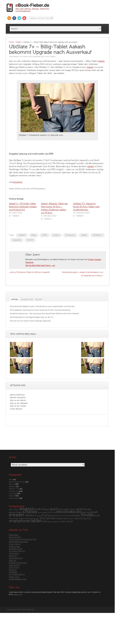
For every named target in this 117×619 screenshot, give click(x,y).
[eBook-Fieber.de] (28, 13)
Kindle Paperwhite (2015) (18, 542)
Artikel (14, 299)
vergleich (55, 522)
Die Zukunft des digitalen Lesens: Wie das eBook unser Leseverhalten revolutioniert (42, 306)
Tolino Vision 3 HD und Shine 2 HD (22, 539)
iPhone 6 (60, 516)
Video (63, 521)
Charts (72, 509)
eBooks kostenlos (18, 397)
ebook (62, 511)
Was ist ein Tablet (18, 406)
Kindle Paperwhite (21, 518)
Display (30, 511)
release (59, 518)
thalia (49, 522)
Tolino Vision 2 (15, 544)
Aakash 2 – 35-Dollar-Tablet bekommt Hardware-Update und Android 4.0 (23, 206)
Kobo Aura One (15, 537)
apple (54, 509)
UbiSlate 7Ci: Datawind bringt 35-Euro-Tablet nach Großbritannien (86, 206)
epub (94, 512)
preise (51, 518)
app (47, 509)
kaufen (76, 515)
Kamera (68, 515)
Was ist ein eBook (18, 400)
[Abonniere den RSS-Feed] (9, 18)
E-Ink (53, 512)
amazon (26, 508)
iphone (52, 515)
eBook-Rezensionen (17, 482)
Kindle (87, 515)
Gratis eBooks (16, 409)
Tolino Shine (14, 567)
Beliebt (38, 299)
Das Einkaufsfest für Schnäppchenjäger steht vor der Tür (31, 317)
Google (38, 516)
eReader (12, 486)
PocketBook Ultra (15, 549)
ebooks (75, 512)
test (44, 521)
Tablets (52, 57)
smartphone (19, 521)
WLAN (30, 240)
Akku (11, 509)
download (42, 513)
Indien (56, 235)
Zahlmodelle (13, 498)
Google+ (97, 259)
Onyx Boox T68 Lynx (17, 551)
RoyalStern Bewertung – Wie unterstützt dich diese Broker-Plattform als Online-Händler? (44, 314)
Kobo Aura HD (14, 565)
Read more (18, 594)
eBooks (11, 484)
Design (87, 509)
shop (88, 518)
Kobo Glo (12, 560)
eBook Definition (17, 395)
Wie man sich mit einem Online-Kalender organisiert (30, 321)
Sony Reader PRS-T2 (17, 574)
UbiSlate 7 (97, 235)
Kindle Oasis (13, 535)
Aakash (101, 61)
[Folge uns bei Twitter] (19, 18)
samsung (80, 518)
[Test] (21, 357)
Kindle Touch (14, 577)
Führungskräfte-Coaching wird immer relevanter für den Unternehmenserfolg (40, 310)
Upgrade (17, 240)
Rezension (69, 518)
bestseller (64, 509)
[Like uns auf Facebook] (14, 18)
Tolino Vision (14, 553)
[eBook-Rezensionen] (21, 373)
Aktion (16, 509)
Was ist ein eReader (19, 403)
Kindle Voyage (14, 546)
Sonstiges (12, 493)
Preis (43, 518)
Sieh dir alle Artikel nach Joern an (40, 265)
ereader (16, 515)
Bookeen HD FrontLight (18, 563)
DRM (10, 479)
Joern (25, 57)
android (40, 509)
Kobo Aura (13, 556)
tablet (84, 235)
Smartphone (13, 491)
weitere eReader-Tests (17, 579)
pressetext (17, 182)
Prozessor (70, 235)
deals (79, 509)
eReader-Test (14, 489)
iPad (44, 515)
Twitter (91, 259)
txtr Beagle (13, 572)
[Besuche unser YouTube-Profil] (24, 18)
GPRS (44, 235)
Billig (33, 235)
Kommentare (27, 299)
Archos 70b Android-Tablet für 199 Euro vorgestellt (30, 272)
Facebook (29, 262)
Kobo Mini (13, 570)
